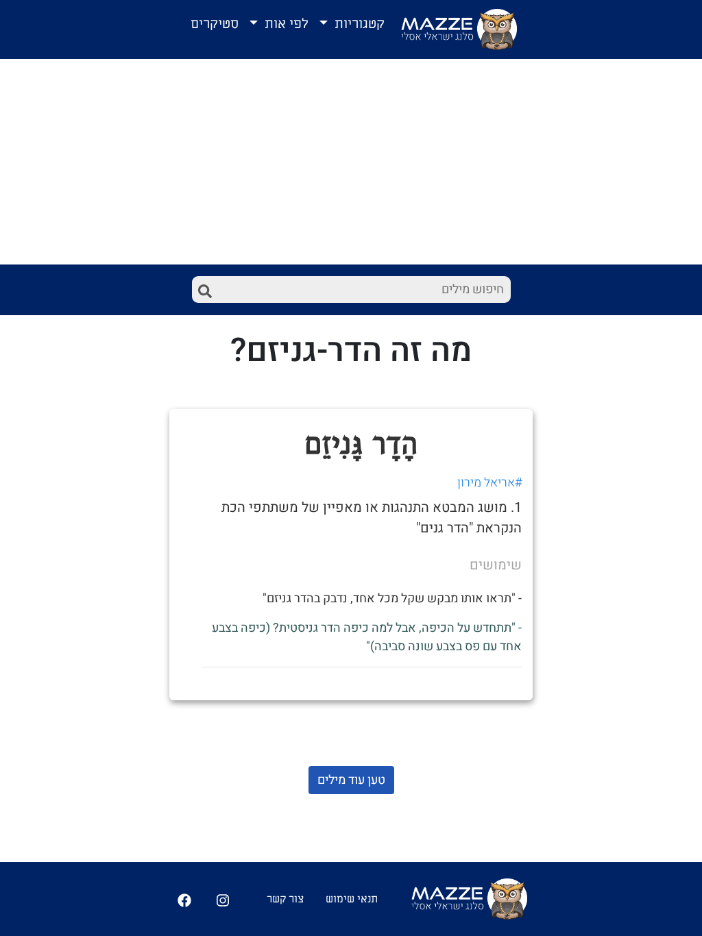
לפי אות (284, 24)
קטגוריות (358, 24)
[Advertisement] (351, 162)
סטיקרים (215, 24)
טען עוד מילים (351, 780)
